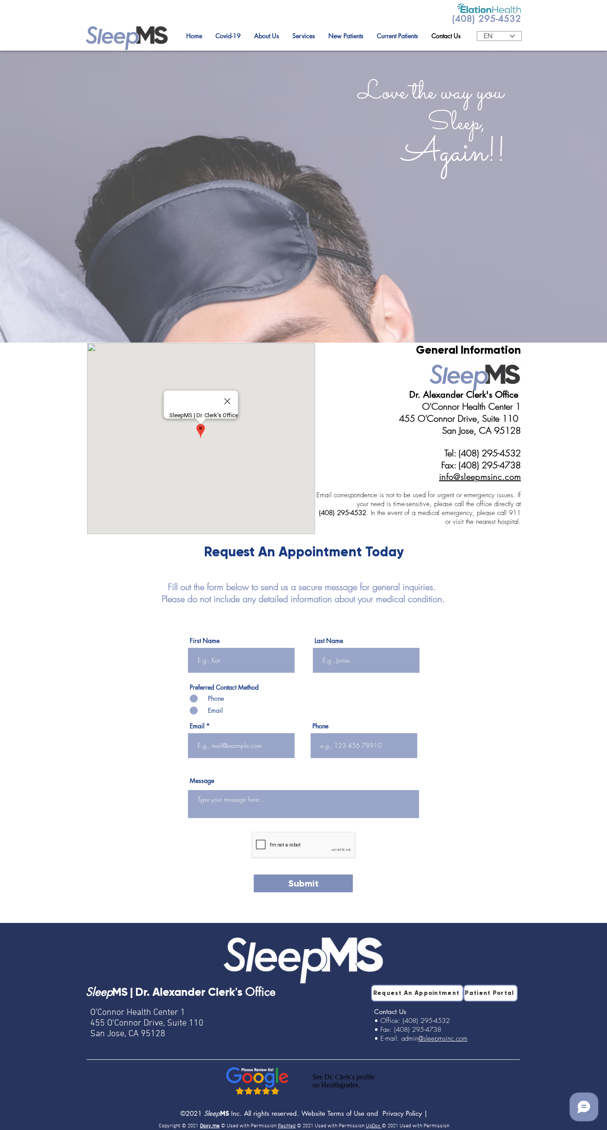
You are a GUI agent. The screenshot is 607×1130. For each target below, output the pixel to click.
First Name (205, 641)
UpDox (374, 1126)
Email (197, 726)
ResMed (287, 1126)
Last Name (329, 641)
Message (202, 781)
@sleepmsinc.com (442, 1038)
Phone (320, 726)
